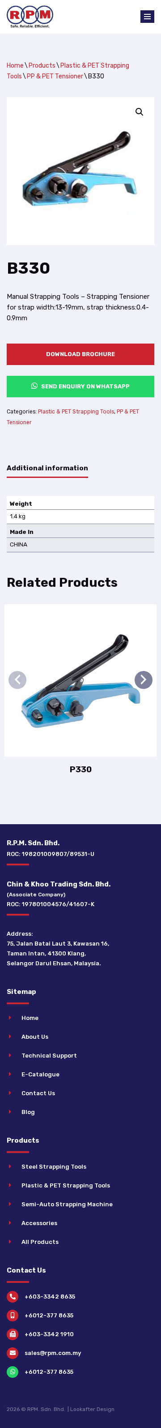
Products (42, 65)
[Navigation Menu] (147, 16)
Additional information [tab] (47, 468)
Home (15, 65)
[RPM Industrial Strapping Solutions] (30, 16)
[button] (139, 112)
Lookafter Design (92, 1409)
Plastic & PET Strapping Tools (76, 412)
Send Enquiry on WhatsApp (85, 386)
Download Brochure (80, 354)
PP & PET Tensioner (55, 76)
